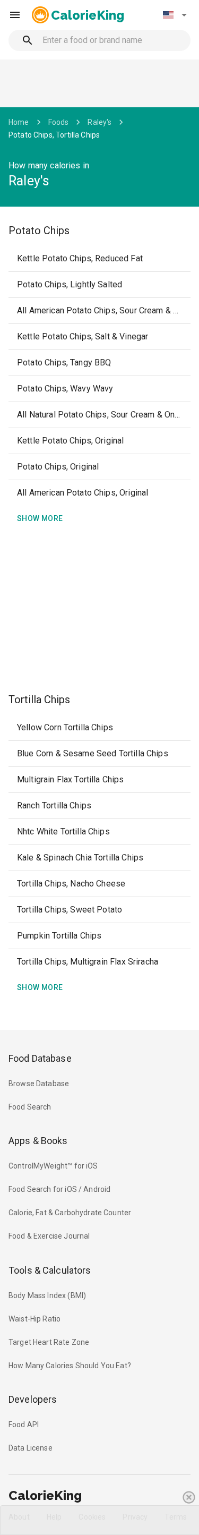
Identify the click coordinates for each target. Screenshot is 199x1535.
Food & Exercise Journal (49, 1236)
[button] (175, 14)
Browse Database (38, 1083)
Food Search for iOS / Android (59, 1189)
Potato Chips (39, 230)
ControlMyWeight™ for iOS (53, 1166)
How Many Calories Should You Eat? (69, 1365)
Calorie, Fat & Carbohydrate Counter (69, 1212)
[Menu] (15, 15)
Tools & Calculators (49, 1270)
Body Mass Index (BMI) (47, 1295)
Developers (32, 1399)
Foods (58, 122)
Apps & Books (38, 1140)
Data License (30, 1448)
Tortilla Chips (39, 699)
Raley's (99, 122)
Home (18, 122)
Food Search (29, 1107)
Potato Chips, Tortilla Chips (54, 135)
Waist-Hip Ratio (34, 1319)
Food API (23, 1424)
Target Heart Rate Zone (48, 1342)
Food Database (40, 1058)
